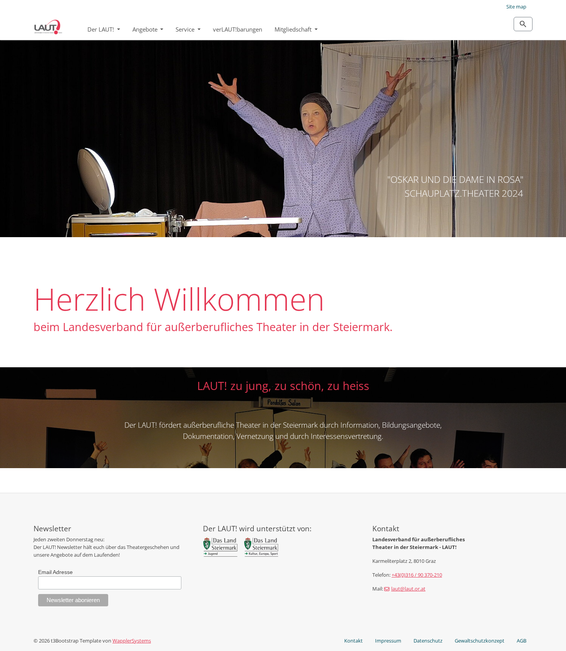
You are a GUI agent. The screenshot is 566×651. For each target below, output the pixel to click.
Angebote (145, 29)
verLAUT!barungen (237, 29)
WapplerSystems (131, 640)
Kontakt (353, 640)
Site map (516, 6)
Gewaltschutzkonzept (479, 640)
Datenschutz (428, 640)
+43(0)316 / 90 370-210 (417, 574)
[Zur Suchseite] (523, 24)
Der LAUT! (101, 29)
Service (186, 29)
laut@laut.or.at (408, 588)
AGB (521, 640)
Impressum (388, 640)
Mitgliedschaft (294, 29)
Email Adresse (55, 572)
